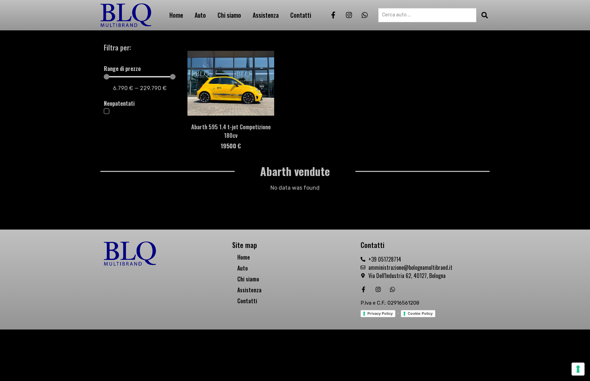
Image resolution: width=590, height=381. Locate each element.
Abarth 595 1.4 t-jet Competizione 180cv (231, 131)
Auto (200, 15)
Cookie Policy (420, 313)
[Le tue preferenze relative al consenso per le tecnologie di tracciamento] (578, 369)
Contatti (300, 15)
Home (176, 15)
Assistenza (266, 15)
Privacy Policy (380, 313)
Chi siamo (229, 15)
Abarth (276, 171)
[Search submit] (485, 15)
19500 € (231, 146)
